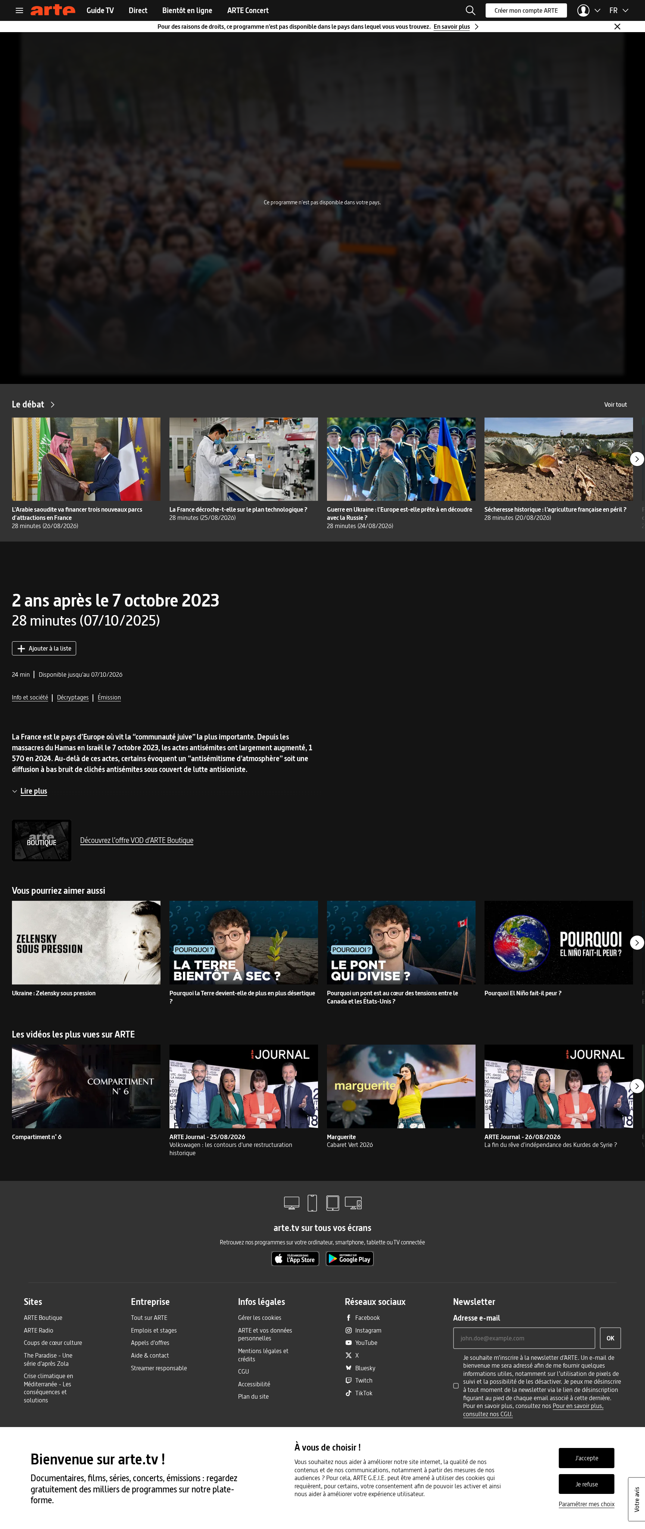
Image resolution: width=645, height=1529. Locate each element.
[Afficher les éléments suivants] (637, 459)
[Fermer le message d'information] (617, 26)
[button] (470, 10)
